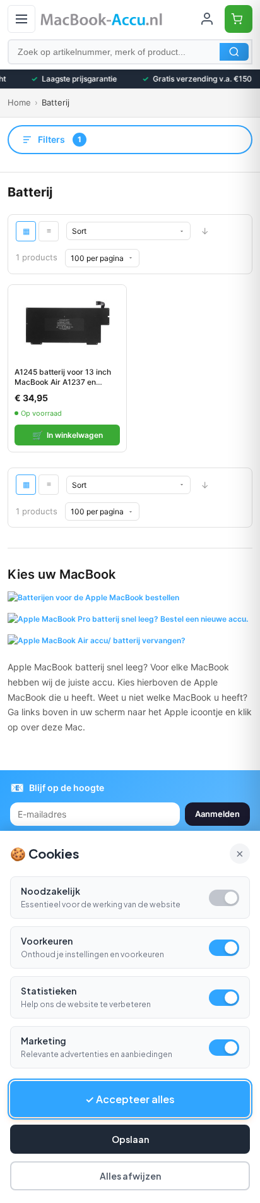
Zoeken (234, 52)
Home (19, 102)
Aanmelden (217, 814)
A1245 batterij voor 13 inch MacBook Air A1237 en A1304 (63, 377)
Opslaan (130, 1139)
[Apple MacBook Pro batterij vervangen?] (128, 617)
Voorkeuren (47, 940)
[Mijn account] (207, 19)
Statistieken (48, 990)
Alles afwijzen (130, 1176)
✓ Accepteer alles (130, 1099)
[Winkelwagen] (238, 19)
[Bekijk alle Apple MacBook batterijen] (93, 597)
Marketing (43, 1040)
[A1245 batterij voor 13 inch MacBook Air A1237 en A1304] (67, 323)
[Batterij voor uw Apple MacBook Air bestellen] (97, 638)
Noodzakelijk (50, 891)
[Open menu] (21, 19)
